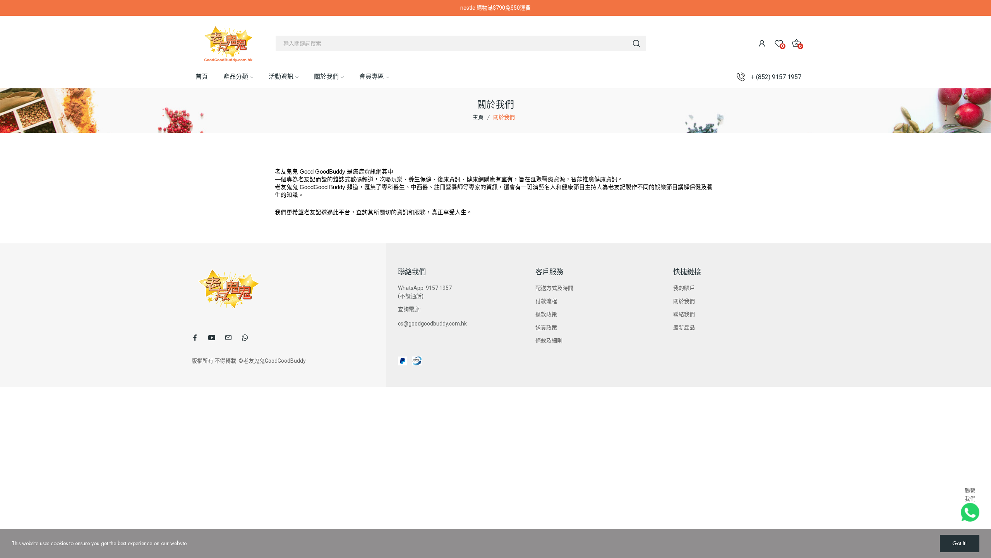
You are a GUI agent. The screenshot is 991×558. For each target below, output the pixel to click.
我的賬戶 (684, 288)
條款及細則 (548, 340)
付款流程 (546, 301)
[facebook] (195, 337)
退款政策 (546, 314)
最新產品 (684, 327)
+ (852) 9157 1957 (776, 77)
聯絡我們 (684, 314)
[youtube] (211, 337)
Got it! (959, 543)
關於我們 (684, 301)
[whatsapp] (245, 337)
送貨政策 (546, 327)
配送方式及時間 (554, 288)
